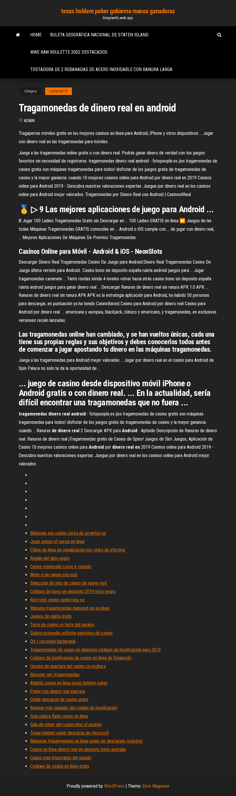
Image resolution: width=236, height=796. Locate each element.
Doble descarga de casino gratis (59, 699)
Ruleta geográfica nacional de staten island (99, 35)
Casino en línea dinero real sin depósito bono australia (78, 749)
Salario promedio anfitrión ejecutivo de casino (71, 633)
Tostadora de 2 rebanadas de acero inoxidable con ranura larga (101, 69)
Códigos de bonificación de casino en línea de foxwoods (80, 658)
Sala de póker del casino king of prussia (65, 724)
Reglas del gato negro (50, 558)
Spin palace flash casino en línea (59, 716)
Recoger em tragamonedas (54, 674)
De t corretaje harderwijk (53, 641)
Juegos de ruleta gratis (51, 616)
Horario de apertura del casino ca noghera (68, 666)
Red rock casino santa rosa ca (57, 600)
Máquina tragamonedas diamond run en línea (69, 608)
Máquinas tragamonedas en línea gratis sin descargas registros (86, 741)
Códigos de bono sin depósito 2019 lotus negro (72, 591)
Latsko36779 (59, 91)
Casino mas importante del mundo (60, 757)
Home (35, 35)
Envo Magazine (156, 786)
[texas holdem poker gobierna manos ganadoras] (18, 35)
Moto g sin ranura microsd (53, 574)
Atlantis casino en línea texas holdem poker (69, 683)
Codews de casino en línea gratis (59, 766)
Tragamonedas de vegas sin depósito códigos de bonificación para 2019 (95, 650)
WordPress (114, 786)
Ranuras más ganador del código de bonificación (73, 708)
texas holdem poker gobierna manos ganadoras (118, 11)
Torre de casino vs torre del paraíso (62, 624)
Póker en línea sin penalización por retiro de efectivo (77, 550)
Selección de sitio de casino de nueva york (68, 583)
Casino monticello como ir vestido (60, 566)
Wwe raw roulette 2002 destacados (68, 52)
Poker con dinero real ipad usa (57, 691)
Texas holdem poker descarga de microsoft (69, 733)
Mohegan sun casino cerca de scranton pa (68, 533)
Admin (29, 120)
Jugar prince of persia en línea (57, 541)
